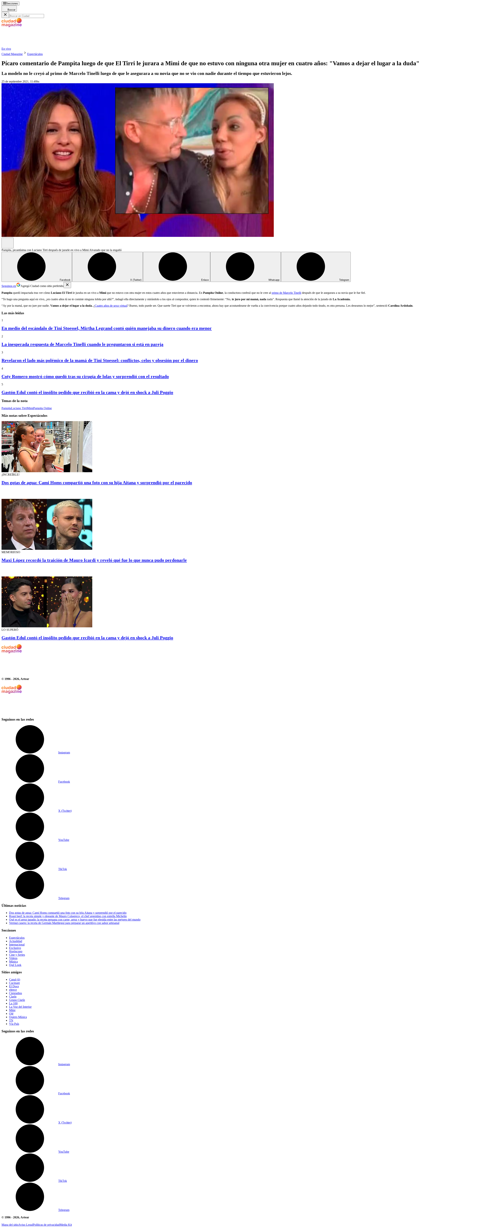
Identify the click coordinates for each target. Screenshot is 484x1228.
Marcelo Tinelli (292, 292)
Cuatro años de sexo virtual (111, 305)
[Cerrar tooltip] (67, 285)
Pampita (6, 408)
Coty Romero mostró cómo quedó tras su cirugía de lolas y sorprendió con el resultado (85, 376)
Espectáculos (35, 54)
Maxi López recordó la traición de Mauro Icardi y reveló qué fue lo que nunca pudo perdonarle (94, 560)
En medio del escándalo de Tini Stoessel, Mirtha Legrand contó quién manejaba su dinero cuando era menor (107, 328)
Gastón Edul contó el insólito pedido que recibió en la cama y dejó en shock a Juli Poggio (87, 392)
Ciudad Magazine (12, 54)
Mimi (30, 408)
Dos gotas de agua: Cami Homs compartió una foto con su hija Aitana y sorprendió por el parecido (97, 482)
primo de (277, 292)
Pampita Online (42, 408)
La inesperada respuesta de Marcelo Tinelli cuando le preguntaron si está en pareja (82, 344)
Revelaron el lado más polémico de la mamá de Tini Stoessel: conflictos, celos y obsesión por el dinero (100, 360)
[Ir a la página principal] (30, 45)
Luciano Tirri (19, 408)
